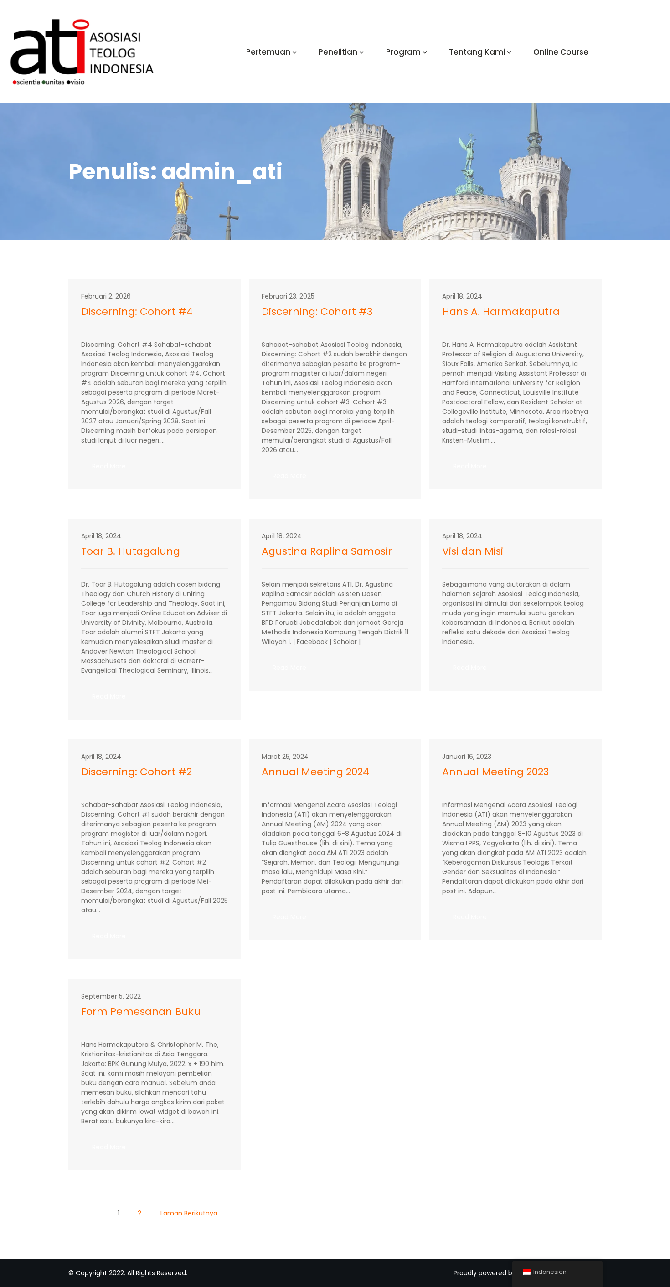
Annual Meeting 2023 (495, 772)
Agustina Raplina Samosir (327, 551)
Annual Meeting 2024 (315, 772)
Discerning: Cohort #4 (137, 312)
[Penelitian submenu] (361, 51)
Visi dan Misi (472, 551)
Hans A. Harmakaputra (501, 312)
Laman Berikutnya (188, 1213)
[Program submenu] (425, 51)
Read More (114, 469)
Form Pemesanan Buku (141, 1012)
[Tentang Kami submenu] (509, 51)
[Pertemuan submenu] (294, 51)
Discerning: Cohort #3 (317, 312)
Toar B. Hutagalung (130, 551)
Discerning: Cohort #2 (136, 772)
